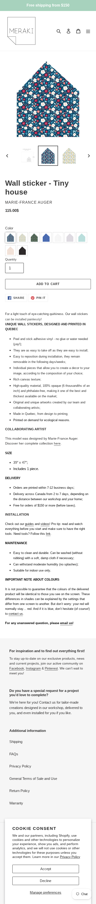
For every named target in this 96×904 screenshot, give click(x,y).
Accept (45, 869)
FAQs (13, 754)
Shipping (15, 742)
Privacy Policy (70, 857)
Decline (45, 881)
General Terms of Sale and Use (33, 779)
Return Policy (19, 791)
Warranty (16, 803)
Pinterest (51, 668)
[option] (27, 156)
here (57, 443)
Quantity (11, 259)
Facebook (16, 668)
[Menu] (88, 31)
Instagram (33, 668)
